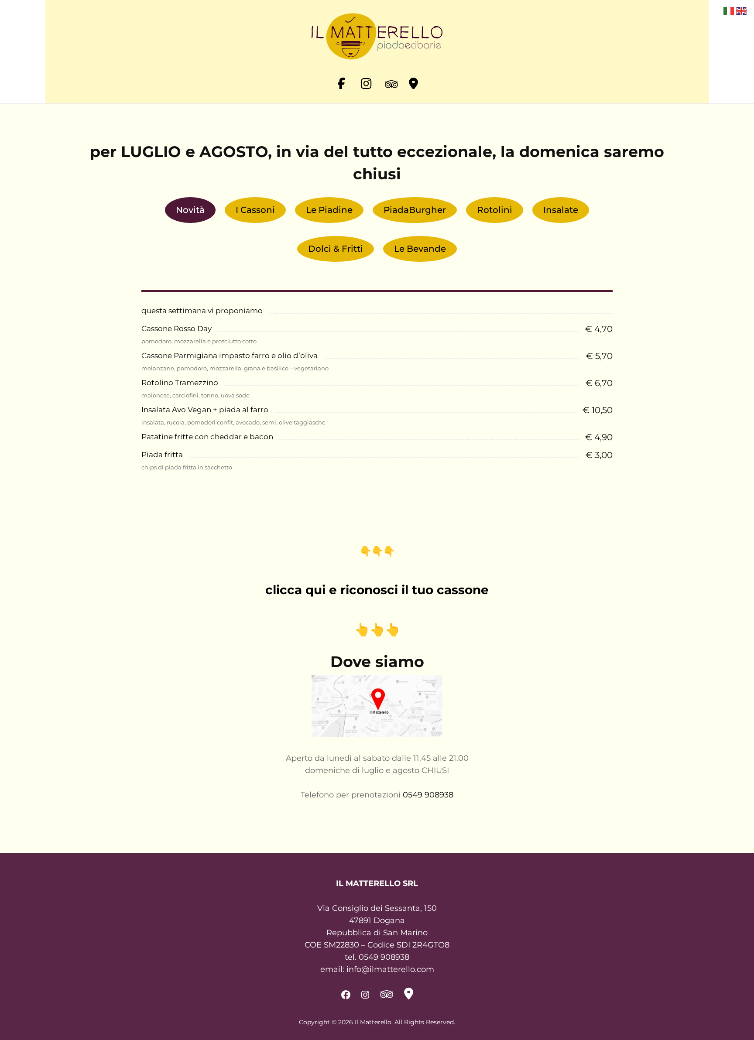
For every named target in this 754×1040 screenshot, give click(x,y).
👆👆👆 (377, 629)
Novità (190, 210)
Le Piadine (329, 210)
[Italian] (728, 10)
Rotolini (494, 210)
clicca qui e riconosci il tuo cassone (377, 589)
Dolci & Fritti (335, 248)
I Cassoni (255, 210)
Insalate (560, 210)
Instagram (365, 80)
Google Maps (413, 80)
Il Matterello (373, 1022)
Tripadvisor (389, 80)
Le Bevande (420, 248)
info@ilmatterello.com (390, 969)
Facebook (341, 80)
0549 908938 (428, 795)
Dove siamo (377, 661)
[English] (741, 10)
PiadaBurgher (415, 210)
